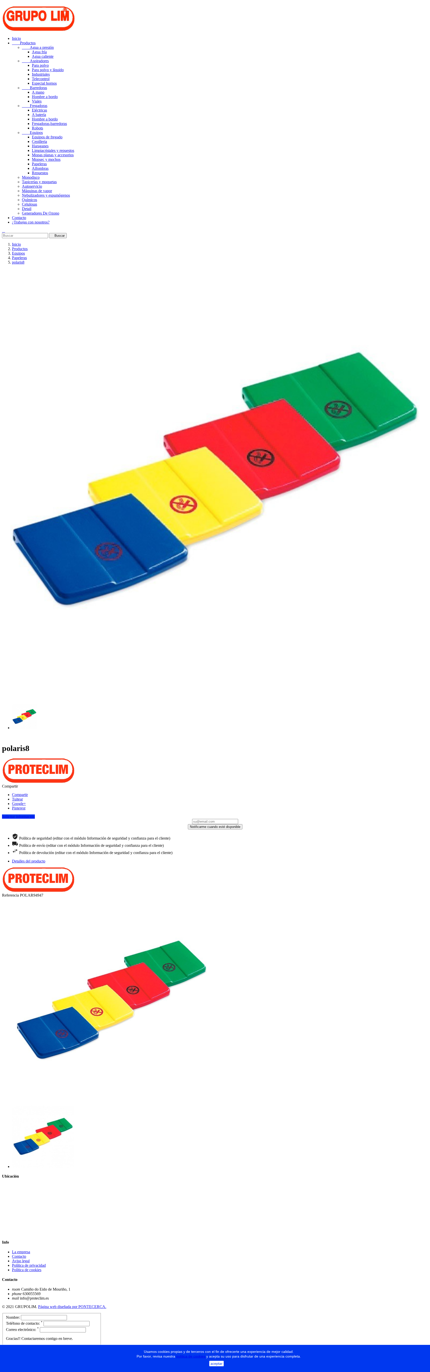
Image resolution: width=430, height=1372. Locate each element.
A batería (39, 115)
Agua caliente (43, 56)
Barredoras (34, 88)
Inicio (16, 38)
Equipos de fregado (47, 137)
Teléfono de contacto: (24, 1323)
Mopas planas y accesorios (53, 155)
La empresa (21, 1252)
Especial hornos (44, 83)
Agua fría (39, 52)
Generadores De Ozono (40, 213)
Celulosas (29, 204)
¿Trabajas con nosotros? (31, 222)
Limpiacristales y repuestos (53, 150)
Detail (26, 209)
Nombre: (13, 1317)
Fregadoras (34, 106)
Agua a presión (38, 47)
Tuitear (17, 799)
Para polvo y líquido (48, 70)
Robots (37, 128)
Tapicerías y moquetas (39, 182)
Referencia (11, 895)
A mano (38, 92)
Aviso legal (21, 1261)
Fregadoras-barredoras (49, 123)
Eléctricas (39, 110)
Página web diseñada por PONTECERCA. (72, 1307)
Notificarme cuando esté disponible (215, 827)
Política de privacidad (29, 1265)
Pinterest (18, 808)
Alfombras (40, 168)
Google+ (19, 803)
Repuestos (40, 173)
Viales (37, 101)
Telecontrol (41, 79)
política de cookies (190, 1356)
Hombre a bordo (45, 97)
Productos (24, 43)
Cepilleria (39, 141)
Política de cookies (26, 1270)
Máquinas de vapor (37, 191)
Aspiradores (35, 61)
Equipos (32, 132)
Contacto (19, 218)
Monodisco (31, 177)
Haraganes (40, 146)
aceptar (216, 1364)
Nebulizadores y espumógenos (46, 195)
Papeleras (39, 164)
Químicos (29, 200)
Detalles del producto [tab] (28, 861)
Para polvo (40, 65)
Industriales (41, 74)
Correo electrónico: (22, 1329)
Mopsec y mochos (46, 159)
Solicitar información (18, 816)
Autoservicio (32, 186)
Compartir (20, 795)
